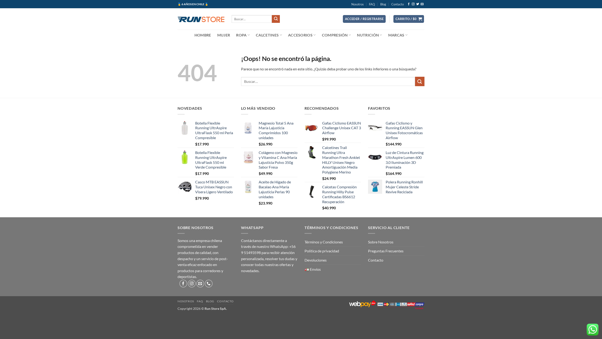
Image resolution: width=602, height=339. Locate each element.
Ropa (241, 35)
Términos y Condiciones (324, 242)
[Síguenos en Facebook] (408, 4)
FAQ (372, 4)
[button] (364, 19)
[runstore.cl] (201, 19)
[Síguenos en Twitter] (417, 4)
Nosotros (357, 4)
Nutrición (368, 35)
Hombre (202, 35)
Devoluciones (316, 260)
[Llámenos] (209, 283)
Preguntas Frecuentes (386, 251)
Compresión (335, 35)
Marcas (396, 35)
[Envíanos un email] (422, 4)
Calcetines (267, 35)
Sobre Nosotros (380, 242)
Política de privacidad (322, 251)
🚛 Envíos (313, 269)
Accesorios (300, 35)
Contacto (397, 4)
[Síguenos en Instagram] (413, 4)
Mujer (223, 35)
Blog (383, 4)
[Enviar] (276, 19)
